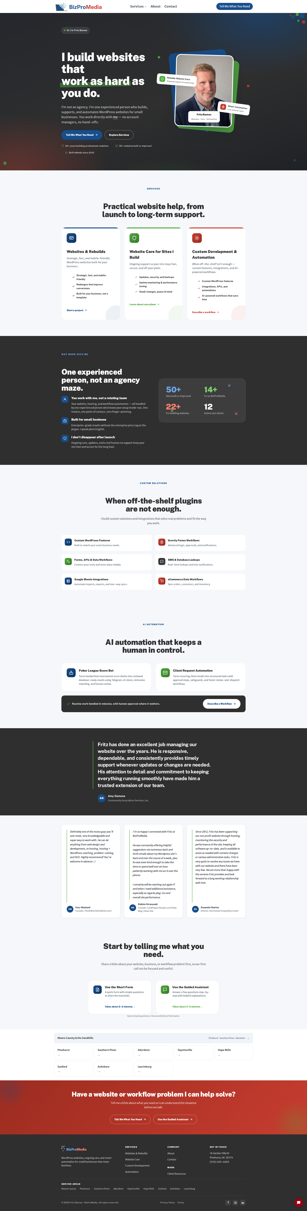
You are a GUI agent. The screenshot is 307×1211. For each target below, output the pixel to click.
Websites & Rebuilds (136, 1153)
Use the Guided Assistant (173, 1119)
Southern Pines (102, 1188)
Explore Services (119, 134)
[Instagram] (235, 1203)
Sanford (162, 1188)
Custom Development (137, 1165)
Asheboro (175, 1188)
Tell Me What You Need (234, 6)
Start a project (75, 310)
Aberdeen (119, 1188)
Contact (170, 6)
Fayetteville (133, 1188)
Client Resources (176, 1173)
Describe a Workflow (219, 703)
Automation (132, 1171)
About (156, 6)
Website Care (132, 1159)
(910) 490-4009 (219, 1161)
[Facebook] (228, 1203)
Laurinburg (189, 1188)
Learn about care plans (143, 304)
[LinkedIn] (243, 1203)
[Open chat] (298, 1202)
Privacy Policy (167, 1202)
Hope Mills (148, 1188)
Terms (180, 1202)
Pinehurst (85, 1188)
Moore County (68, 1188)
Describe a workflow (204, 312)
